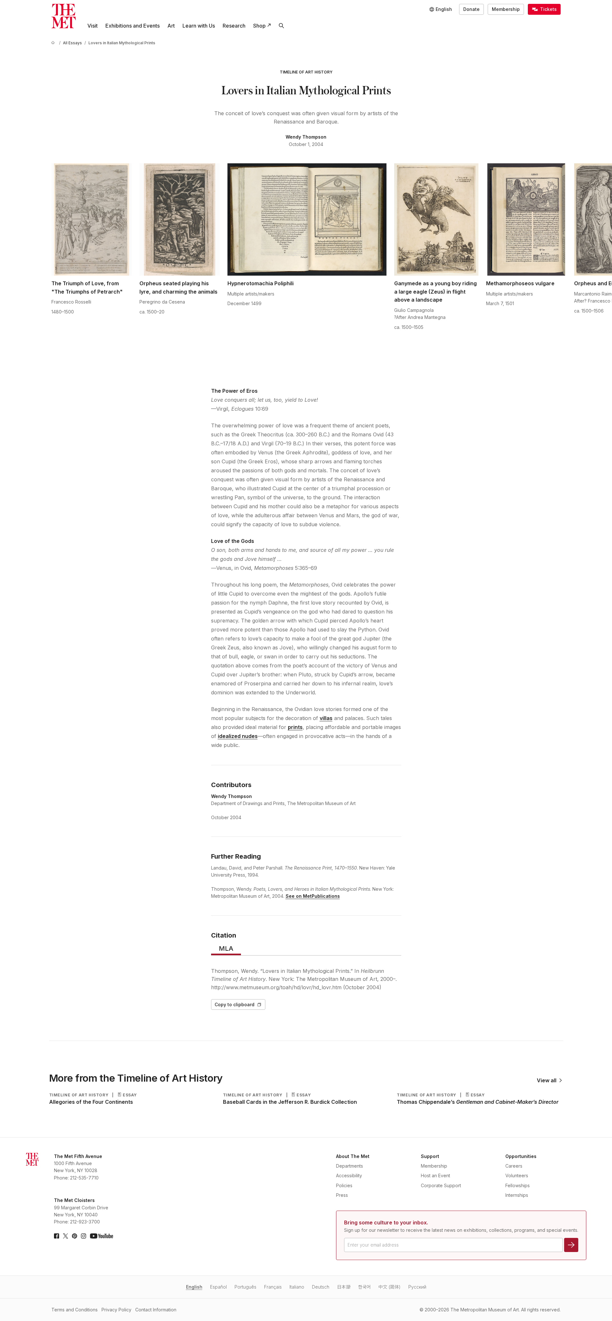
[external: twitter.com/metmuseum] (65, 1236)
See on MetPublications (313, 896)
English (194, 1287)
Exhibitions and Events (132, 25)
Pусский (417, 1287)
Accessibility (349, 1175)
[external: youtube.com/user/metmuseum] (101, 1236)
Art (171, 25)
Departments (349, 1166)
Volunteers (516, 1175)
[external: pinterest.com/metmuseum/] (74, 1236)
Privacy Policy (116, 1309)
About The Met (352, 1156)
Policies (344, 1185)
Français (273, 1287)
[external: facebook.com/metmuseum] (56, 1236)
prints (295, 727)
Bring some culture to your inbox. (386, 1222)
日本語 (343, 1287)
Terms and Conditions (74, 1309)
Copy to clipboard (234, 1004)
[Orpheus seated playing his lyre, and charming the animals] (179, 219)
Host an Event (435, 1175)
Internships (516, 1195)
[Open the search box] (281, 25)
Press (342, 1195)
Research (234, 25)
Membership (506, 9)
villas (326, 718)
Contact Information (155, 1309)
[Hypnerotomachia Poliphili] (306, 219)
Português (245, 1287)
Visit (92, 25)
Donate (471, 9)
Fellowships (517, 1185)
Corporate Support (441, 1185)
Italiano (296, 1287)
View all (546, 1080)
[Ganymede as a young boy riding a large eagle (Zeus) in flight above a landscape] (436, 219)
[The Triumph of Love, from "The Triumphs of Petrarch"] (91, 219)
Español (218, 1287)
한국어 (364, 1287)
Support (430, 1156)
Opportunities (521, 1156)
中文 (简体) (389, 1287)
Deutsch (320, 1287)
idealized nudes (238, 736)
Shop (259, 25)
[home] (54, 43)
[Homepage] (63, 16)
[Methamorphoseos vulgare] (526, 219)
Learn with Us (198, 25)
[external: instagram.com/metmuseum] (83, 1236)
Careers (513, 1166)
